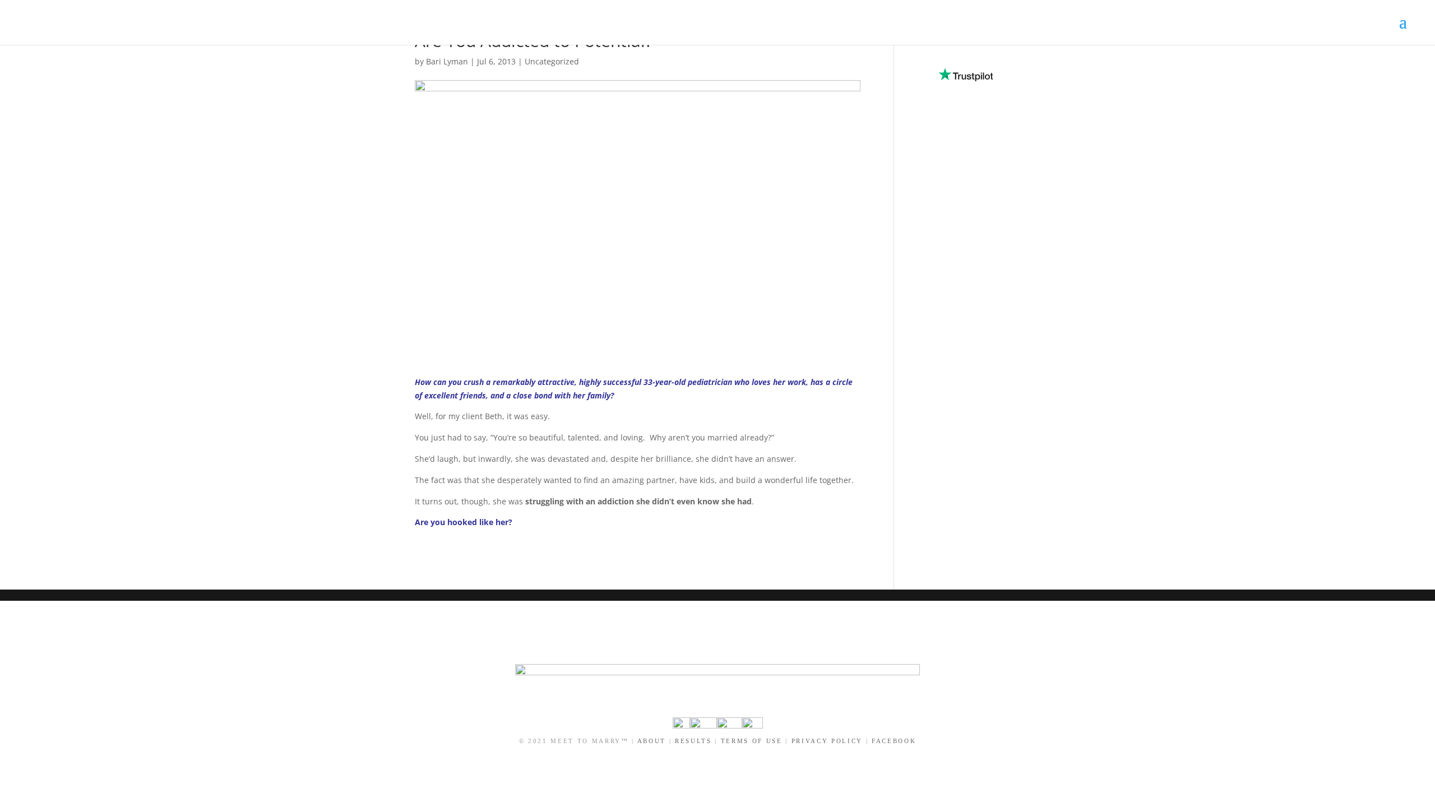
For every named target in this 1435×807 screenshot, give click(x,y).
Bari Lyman (447, 61)
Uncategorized (552, 61)
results (693, 741)
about (651, 741)
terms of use (752, 741)
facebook (894, 741)
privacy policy (827, 741)
